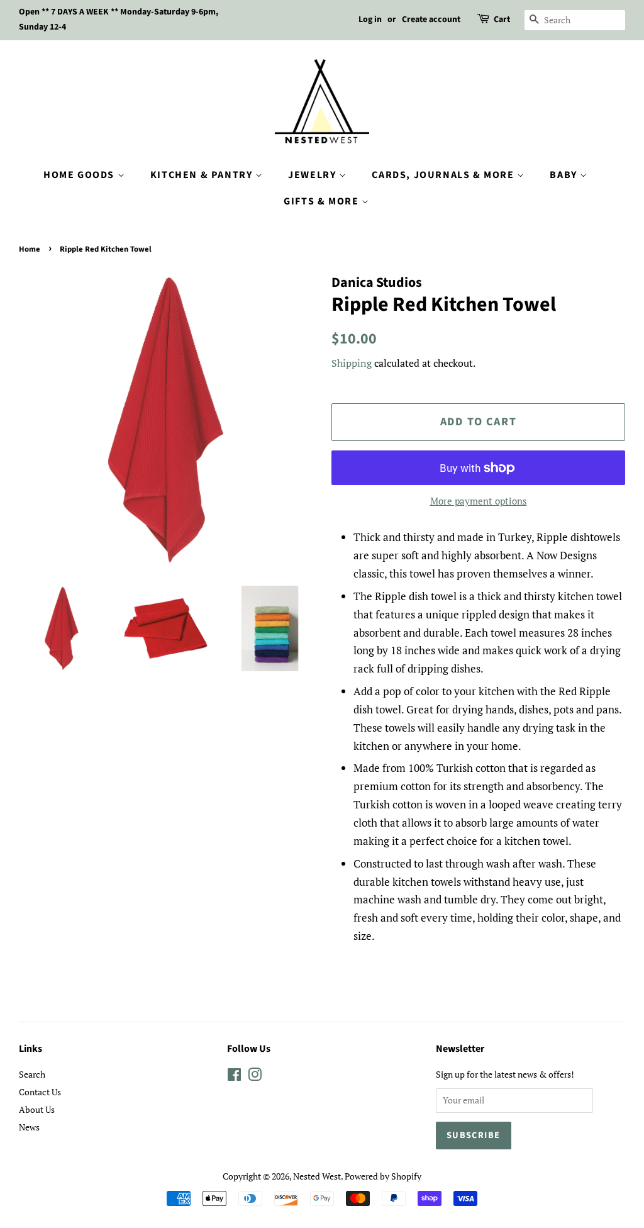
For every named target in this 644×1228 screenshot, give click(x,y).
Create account (431, 19)
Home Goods (80, 175)
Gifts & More (323, 201)
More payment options (478, 500)
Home (29, 249)
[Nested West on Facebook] (234, 1077)
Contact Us (40, 1092)
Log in (370, 19)
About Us (37, 1109)
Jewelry (313, 175)
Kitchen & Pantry (202, 175)
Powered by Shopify (383, 1176)
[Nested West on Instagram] (255, 1077)
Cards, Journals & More (444, 175)
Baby (565, 175)
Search (32, 1074)
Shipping (351, 363)
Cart (502, 19)
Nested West (317, 1176)
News (29, 1127)
